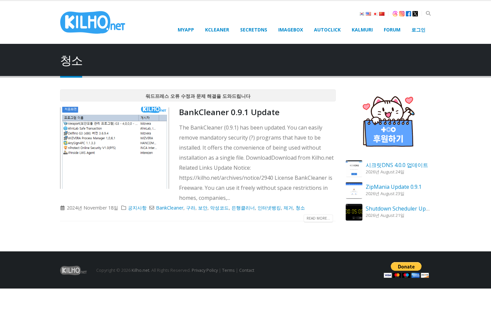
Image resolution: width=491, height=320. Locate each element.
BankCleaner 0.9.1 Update (229, 111)
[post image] (114, 148)
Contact (246, 270)
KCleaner (217, 29)
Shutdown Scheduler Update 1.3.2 (407, 208)
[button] (428, 13)
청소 (300, 208)
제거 (288, 208)
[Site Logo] (92, 22)
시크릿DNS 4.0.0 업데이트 (397, 165)
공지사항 (137, 208)
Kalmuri (362, 29)
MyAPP (186, 29)
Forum (392, 29)
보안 (202, 208)
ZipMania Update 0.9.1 (394, 186)
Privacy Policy (205, 270)
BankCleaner (169, 208)
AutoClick (327, 29)
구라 (190, 208)
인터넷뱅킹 (269, 208)
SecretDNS (253, 29)
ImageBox (290, 29)
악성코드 (219, 208)
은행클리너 (243, 208)
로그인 (419, 29)
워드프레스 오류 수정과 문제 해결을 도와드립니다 (198, 96)
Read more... (318, 218)
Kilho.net (140, 270)
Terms (228, 270)
